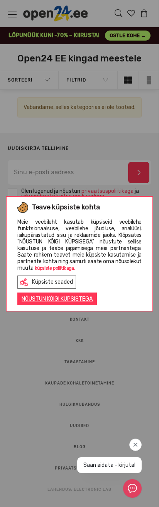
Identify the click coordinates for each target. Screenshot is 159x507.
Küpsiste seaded (52, 282)
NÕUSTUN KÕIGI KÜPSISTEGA (57, 299)
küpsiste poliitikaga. (55, 268)
